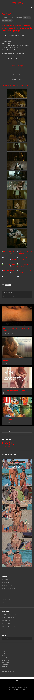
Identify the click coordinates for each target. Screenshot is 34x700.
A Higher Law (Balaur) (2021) (9, 614)
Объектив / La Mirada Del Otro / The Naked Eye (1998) (16, 329)
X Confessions (6, 602)
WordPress (16, 689)
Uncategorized (6, 600)
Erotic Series (6, 594)
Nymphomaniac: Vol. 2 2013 (9, 623)
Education (5, 579)
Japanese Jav (6, 597)
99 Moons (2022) (8, 360)
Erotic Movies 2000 (7, 20)
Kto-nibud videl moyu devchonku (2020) (14, 390)
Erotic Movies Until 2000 (8, 591)
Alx (25, 689)
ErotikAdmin (19, 17)
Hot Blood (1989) (7, 420)
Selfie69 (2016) (6, 620)
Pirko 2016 (8, 284)
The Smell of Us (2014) (8, 617)
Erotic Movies (27, 17)
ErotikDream (17, 2)
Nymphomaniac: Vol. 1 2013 (9, 626)
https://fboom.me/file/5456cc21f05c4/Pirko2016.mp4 (15, 85)
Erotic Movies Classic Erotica (9, 588)
